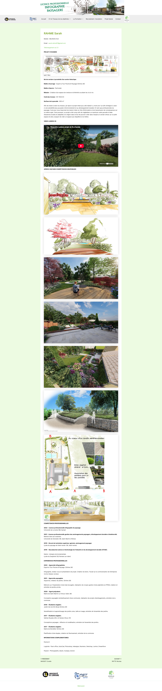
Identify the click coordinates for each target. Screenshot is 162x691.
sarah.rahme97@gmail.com (57, 43)
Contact (118, 19)
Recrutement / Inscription (94, 19)
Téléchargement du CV (51, 47)
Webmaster (81, 686)
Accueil (43, 19)
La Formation (77, 19)
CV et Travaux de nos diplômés (59, 19)
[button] (69, 19)
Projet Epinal (109, 19)
